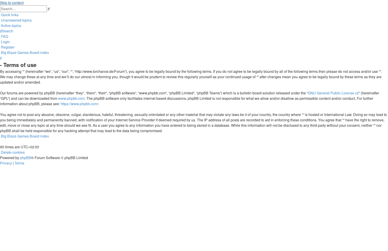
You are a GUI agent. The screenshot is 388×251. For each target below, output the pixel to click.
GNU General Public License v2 (333, 93)
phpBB (25, 157)
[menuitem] (16, 20)
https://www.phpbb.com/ (79, 103)
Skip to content (12, 2)
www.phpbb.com (71, 98)
